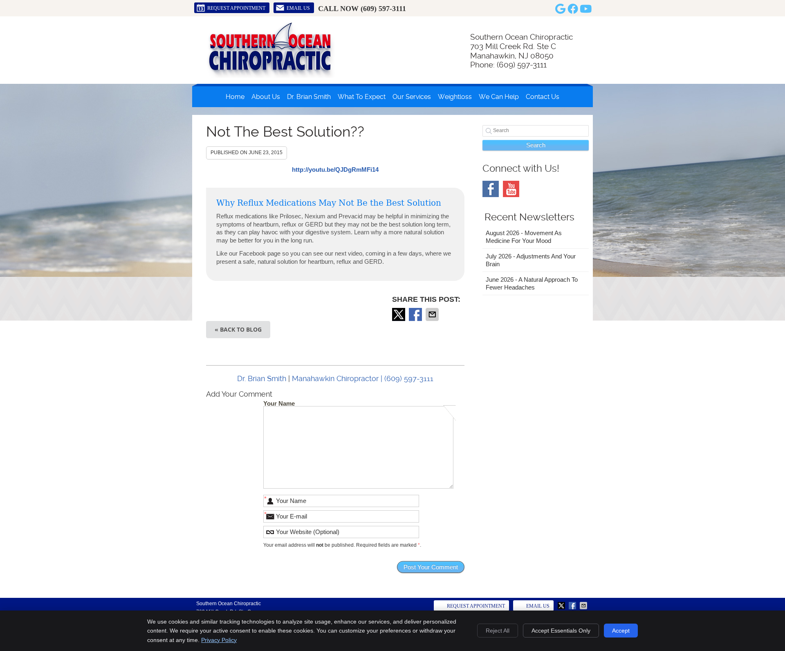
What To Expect (362, 97)
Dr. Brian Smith (309, 97)
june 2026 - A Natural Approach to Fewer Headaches (532, 283)
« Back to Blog (238, 329)
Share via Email (433, 314)
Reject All (497, 630)
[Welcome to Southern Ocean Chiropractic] (269, 75)
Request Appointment (236, 8)
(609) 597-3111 (383, 8)
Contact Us (542, 97)
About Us (265, 97)
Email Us (298, 8)
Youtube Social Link (511, 189)
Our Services (411, 97)
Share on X (399, 314)
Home (235, 97)
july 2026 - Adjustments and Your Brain (531, 260)
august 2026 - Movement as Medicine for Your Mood (524, 237)
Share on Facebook (416, 314)
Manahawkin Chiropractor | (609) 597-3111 (362, 378)
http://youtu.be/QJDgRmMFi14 (335, 169)
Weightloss (455, 97)
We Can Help (499, 97)
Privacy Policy (219, 640)
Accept (621, 630)
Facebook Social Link (490, 189)
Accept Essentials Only (561, 630)
